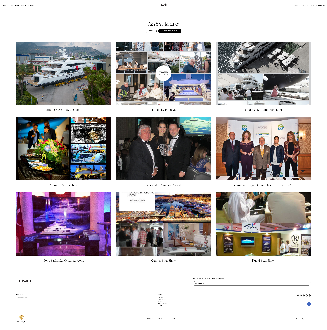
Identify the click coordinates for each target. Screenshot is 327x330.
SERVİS (31, 5)
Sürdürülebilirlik (162, 303)
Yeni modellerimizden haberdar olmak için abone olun (210, 278)
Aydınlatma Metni (22, 297)
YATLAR (24, 5)
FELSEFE (5, 5)
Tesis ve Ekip (162, 299)
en (324, 5)
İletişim (160, 305)
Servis (160, 301)
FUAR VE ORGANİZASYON (170, 30)
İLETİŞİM (319, 5)
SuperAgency (306, 319)
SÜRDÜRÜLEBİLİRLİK (301, 5)
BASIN (312, 5)
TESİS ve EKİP (14, 5)
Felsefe (160, 297)
